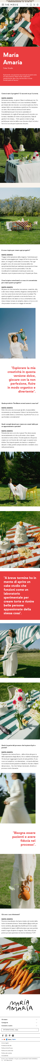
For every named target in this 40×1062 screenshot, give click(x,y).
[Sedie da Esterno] (20, 479)
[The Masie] (11, 4)
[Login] (37, 4)
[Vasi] (18, 333)
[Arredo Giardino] (20, 155)
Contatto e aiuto (6, 1026)
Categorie (4, 1023)
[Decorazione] (20, 965)
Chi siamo (4, 1019)
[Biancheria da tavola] (20, 539)
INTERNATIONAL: (10, 1030)
